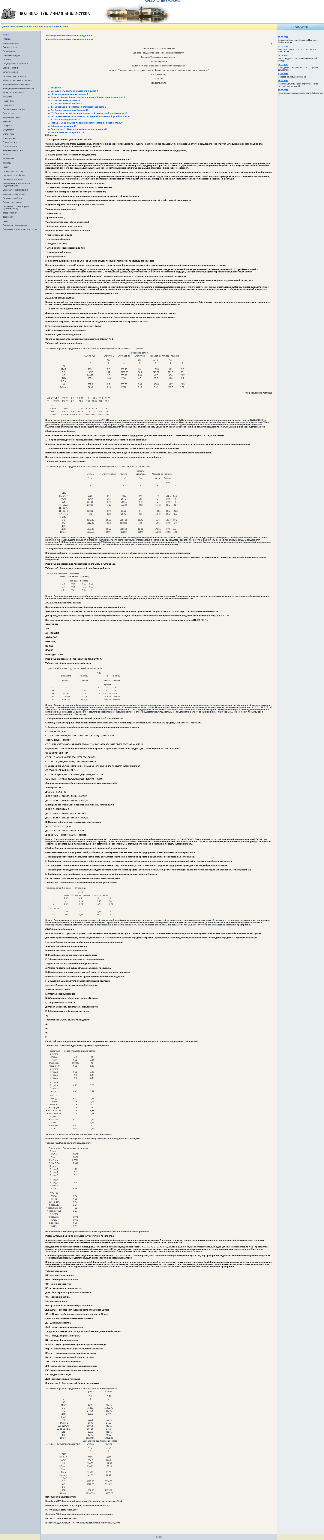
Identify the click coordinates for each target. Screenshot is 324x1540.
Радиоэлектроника (11, 117)
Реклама (7, 121)
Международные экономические (18, 88)
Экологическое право (13, 179)
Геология (7, 59)
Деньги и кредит (10, 68)
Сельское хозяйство (12, 198)
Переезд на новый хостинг (291, 77)
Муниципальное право (13, 92)
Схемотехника (10, 146)
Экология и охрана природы (16, 225)
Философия (8, 159)
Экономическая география (15, 190)
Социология (8, 130)
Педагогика (8, 101)
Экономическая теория (14, 194)
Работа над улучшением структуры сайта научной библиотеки (298, 85)
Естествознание (10, 72)
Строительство (10, 142)
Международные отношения (16, 84)
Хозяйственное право (13, 171)
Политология (9, 105)
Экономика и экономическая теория (20, 229)
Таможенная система (13, 150)
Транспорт (8, 217)
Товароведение (10, 213)
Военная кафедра (11, 55)
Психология (8, 113)
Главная (6, 39)
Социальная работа (12, 202)
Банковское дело (11, 43)
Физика (6, 154)
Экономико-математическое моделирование (16, 184)
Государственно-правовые (15, 64)
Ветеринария (9, 51)
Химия (6, 167)
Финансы (7, 163)
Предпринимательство (14, 109)
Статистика (8, 134)
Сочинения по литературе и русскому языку (16, 207)
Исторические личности (14, 76)
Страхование (9, 138)
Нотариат (7, 97)
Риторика (7, 125)
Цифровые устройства (14, 175)
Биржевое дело (10, 47)
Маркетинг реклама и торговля (17, 80)
